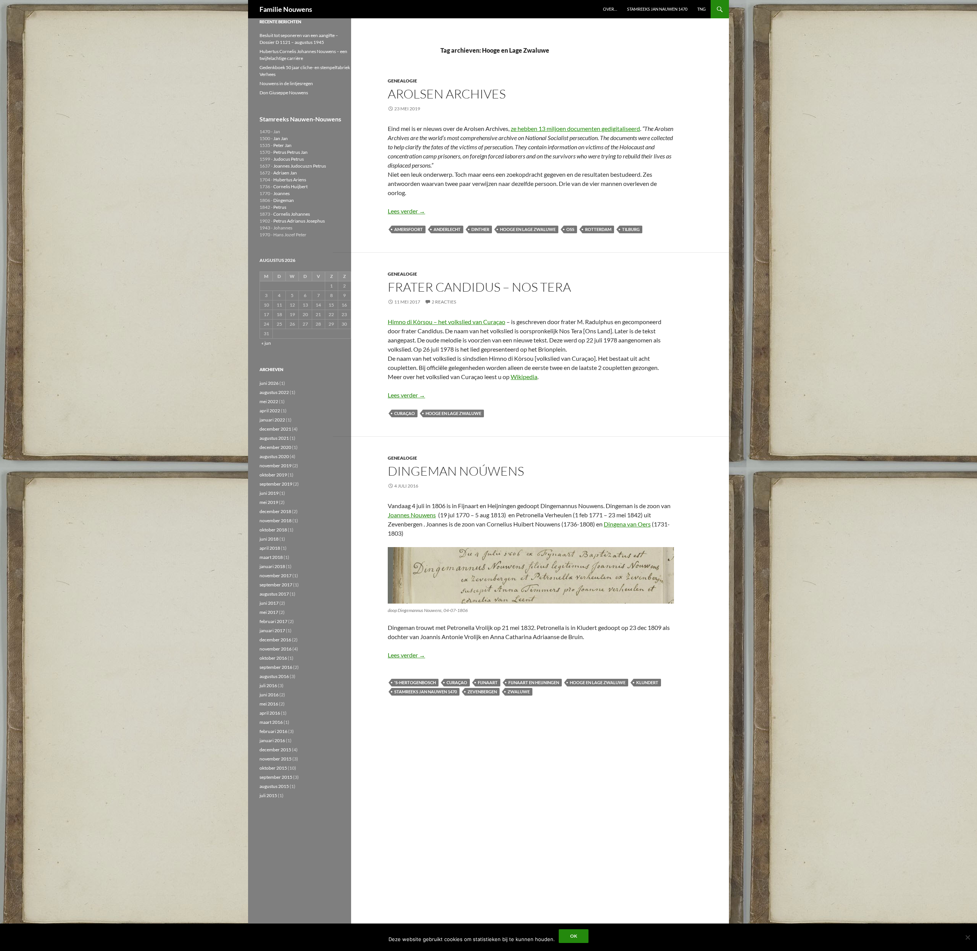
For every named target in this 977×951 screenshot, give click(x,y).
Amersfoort (408, 229)
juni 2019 (269, 493)
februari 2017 (273, 621)
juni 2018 (269, 539)
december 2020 (275, 447)
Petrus (279, 207)
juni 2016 (269, 695)
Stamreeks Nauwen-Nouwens (300, 119)
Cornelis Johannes (291, 214)
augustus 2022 (274, 392)
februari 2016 (273, 731)
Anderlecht (447, 229)
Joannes (281, 193)
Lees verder (406, 211)
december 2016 (275, 640)
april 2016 (270, 713)
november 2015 (276, 759)
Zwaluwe (519, 691)
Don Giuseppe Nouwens (284, 92)
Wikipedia (524, 376)
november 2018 (276, 520)
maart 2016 (271, 722)
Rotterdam (598, 229)
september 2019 (276, 484)
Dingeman (283, 200)
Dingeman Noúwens (456, 471)
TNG (701, 8)
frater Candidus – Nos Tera (479, 287)
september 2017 (276, 585)
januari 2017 (272, 630)
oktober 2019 (273, 475)
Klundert (647, 682)
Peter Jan (282, 145)
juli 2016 (268, 685)
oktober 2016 (273, 658)
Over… (610, 8)
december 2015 (275, 749)
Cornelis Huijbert (290, 186)
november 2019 (276, 465)
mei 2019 (269, 502)
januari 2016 (272, 740)
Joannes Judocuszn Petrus (299, 166)
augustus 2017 (274, 594)
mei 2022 (269, 401)
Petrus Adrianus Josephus (299, 221)
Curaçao (404, 413)
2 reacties (444, 302)
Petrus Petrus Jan (290, 152)
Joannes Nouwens (412, 514)
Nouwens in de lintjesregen (286, 83)
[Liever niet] (967, 937)
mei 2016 (269, 704)
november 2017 (276, 575)
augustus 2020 (274, 456)
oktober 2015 (273, 768)
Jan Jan (280, 138)
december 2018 (275, 511)
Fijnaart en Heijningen (533, 682)
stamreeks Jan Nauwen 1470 (425, 691)
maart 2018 (271, 557)
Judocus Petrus (288, 159)
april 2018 (270, 548)
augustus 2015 (274, 786)
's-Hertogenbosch (415, 682)
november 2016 (276, 649)
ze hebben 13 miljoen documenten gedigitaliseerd (575, 128)
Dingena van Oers (627, 524)
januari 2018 (272, 566)
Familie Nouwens (286, 9)
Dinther (480, 229)
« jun (266, 343)
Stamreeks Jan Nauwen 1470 (657, 8)
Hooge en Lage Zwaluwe (528, 229)
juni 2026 (269, 383)
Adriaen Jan (285, 173)
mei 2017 (269, 612)
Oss (570, 229)
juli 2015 (268, 795)
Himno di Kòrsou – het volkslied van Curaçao (446, 321)
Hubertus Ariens (289, 179)
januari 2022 (272, 420)
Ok (573, 936)
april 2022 (270, 410)
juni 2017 (269, 603)
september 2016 (276, 667)
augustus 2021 (274, 438)
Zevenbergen (482, 691)
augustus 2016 (274, 676)
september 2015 (276, 777)
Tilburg (631, 229)
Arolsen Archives (447, 94)
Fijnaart (488, 682)
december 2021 (275, 429)
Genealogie (402, 81)
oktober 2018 (273, 530)
